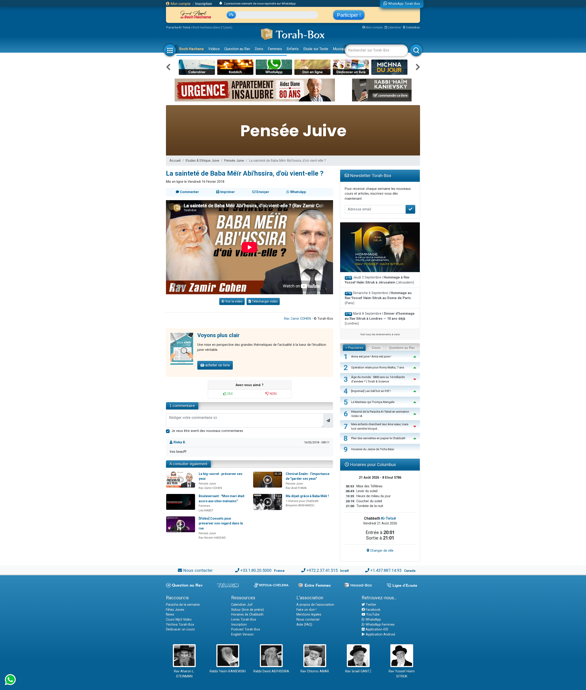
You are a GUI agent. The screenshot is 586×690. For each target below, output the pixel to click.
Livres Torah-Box (243, 620)
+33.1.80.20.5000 (255, 570)
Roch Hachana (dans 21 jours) (212, 27)
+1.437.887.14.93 (386, 570)
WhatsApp (373, 620)
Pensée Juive (234, 161)
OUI (229, 394)
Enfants (293, 49)
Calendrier (394, 27)
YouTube (372, 614)
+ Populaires (354, 347)
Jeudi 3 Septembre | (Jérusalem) (379, 279)
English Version (242, 634)
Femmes (275, 49)
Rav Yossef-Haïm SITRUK (402, 673)
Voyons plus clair (218, 335)
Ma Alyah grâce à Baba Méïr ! (307, 496)
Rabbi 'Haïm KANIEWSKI (228, 671)
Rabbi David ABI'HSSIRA (271, 671)
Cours (376, 347)
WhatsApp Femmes (380, 625)
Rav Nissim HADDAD (212, 537)
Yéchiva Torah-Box (180, 625)
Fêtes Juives (175, 610)
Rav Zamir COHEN (297, 319)
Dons (259, 49)
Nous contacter (198, 570)
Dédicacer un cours (180, 629)
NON (273, 394)
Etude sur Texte (315, 49)
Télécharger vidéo (264, 301)
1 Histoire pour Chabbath (302, 501)
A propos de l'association (315, 605)
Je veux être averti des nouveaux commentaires (207, 431)
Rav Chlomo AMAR (315, 671)
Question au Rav (237, 49)
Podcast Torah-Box (245, 629)
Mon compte (180, 4)
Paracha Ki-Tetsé (178, 27)
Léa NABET (206, 510)
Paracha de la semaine (183, 605)
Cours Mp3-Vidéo (179, 620)
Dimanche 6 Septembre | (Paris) (378, 298)
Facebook (372, 610)
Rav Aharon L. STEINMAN (184, 673)
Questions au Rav (402, 347)
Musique (340, 49)
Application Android (380, 634)
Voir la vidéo (234, 301)
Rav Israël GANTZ (358, 671)
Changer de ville (381, 551)
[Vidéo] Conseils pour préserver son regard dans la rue (221, 523)
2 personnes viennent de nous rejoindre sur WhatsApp (260, 3)
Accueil (175, 161)
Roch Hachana (191, 49)
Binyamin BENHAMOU (300, 505)
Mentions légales (308, 614)
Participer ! (349, 15)
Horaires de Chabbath (247, 614)
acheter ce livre (217, 365)
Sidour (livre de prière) (247, 610)
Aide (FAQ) (304, 625)
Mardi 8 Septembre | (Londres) (380, 318)
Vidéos (214, 49)
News (170, 614)
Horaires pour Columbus (372, 464)
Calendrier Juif (242, 605)
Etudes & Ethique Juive (202, 161)
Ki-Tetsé (388, 518)
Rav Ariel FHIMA (296, 488)
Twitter (370, 605)
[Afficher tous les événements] (220, 3)
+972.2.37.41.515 (322, 570)
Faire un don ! (306, 610)
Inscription (203, 4)
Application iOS (376, 629)
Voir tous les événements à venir (380, 334)
